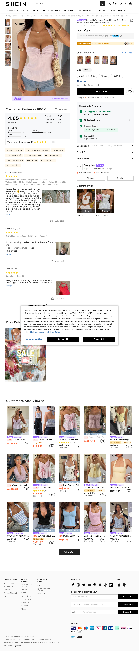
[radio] (80, 60)
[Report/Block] (68, 221)
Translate (8, 214)
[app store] (119, 586)
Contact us (41, 585)
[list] (92, 585)
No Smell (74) (58, 150)
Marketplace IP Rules (29, 642)
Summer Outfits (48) (33, 155)
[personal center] (109, 3)
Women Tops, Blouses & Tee (49, 16)
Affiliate (23, 609)
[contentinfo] (104, 629)
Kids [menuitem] (113, 10)
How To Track (26, 599)
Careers (7, 590)
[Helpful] (51, 221)
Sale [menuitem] (43, 10)
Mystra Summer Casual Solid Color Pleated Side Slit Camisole (70, 536)
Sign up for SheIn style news (84, 592)
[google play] (124, 586)
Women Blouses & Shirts (71, 16)
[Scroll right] (131, 10)
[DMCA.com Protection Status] (79, 637)
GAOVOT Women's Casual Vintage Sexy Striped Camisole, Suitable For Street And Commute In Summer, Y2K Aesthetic (18, 536)
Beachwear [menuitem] (68, 10)
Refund (23, 593)
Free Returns (25, 589)
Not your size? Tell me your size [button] (89, 85)
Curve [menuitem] (78, 10)
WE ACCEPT (76, 623)
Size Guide (25, 602)
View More (69, 552)
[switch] (52, 142)
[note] (95, 434)
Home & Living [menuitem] (89, 10)
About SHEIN (9, 583)
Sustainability (9, 587)
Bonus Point (41, 593)
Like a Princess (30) (53, 155)
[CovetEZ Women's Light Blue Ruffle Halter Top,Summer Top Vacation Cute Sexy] (18, 420)
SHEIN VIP (25, 606)
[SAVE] (130, 91)
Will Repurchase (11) (14, 150)
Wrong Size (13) (13, 165)
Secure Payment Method (43, 589)
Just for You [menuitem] (25, 10)
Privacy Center (9, 639)
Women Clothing (31, 16)
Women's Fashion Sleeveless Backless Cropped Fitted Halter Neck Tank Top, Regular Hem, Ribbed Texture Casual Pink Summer (95, 536)
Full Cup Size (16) (48, 160)
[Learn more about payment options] (121, 36)
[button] (126, 3)
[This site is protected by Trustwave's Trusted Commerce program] (73, 637)
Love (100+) (32, 160)
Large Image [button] (128, 53)
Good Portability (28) (15, 160)
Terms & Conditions (11, 642)
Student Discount (10, 593)
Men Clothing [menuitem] (103, 10)
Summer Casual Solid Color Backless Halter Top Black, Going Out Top (44, 536)
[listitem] (86, 201)
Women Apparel (17, 16)
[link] (115, 3)
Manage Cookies (44, 639)
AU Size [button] (86, 70)
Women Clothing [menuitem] (54, 10)
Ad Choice (8, 646)
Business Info (54, 642)
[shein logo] (16, 4)
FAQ (5, 596)
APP (118, 580)
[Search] (102, 3)
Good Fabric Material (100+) (37, 150)
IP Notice (43, 642)
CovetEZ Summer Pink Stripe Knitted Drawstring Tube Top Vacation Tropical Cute (70, 440)
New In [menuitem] (35, 10)
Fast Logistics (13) (14, 155)
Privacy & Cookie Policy (26, 639)
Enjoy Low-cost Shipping (26, 585)
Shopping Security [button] (91, 126)
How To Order (26, 596)
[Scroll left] (128, 10)
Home (7, 16)
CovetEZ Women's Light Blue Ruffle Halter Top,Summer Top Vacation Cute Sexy (18, 440)
